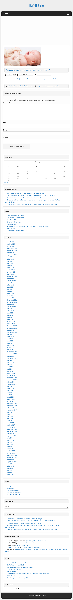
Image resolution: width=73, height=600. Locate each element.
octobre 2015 (11, 459)
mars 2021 (10, 319)
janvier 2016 (11, 453)
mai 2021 (10, 315)
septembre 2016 (12, 436)
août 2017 (10, 412)
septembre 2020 (12, 332)
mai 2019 (10, 367)
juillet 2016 (10, 440)
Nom (5, 122)
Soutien (26, 86)
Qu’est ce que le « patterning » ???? (17, 230)
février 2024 (11, 244)
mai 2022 (10, 289)
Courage (43, 595)
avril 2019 (10, 369)
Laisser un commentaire (44, 75)
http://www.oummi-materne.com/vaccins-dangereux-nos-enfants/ (36, 79)
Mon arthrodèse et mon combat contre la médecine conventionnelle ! (28, 226)
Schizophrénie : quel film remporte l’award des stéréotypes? (25, 193)
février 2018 (11, 399)
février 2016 (11, 451)
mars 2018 (10, 397)
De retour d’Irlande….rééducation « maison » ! (21, 220)
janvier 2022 (11, 298)
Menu (6, 13)
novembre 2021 (12, 302)
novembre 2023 (12, 250)
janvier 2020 (11, 349)
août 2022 (10, 283)
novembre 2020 (12, 328)
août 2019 (10, 360)
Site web (6, 137)
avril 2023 (10, 265)
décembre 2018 (12, 377)
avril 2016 (10, 446)
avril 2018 (10, 395)
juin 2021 (10, 313)
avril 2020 (10, 343)
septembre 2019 (12, 358)
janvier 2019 (11, 375)
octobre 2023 (11, 252)
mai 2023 (10, 263)
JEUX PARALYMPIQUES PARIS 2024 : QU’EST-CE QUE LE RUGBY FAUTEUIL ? (31, 195)
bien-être (17, 86)
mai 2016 (10, 444)
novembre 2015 (12, 457)
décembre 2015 (12, 455)
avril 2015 (10, 472)
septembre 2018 (12, 384)
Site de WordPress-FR (14, 494)
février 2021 (11, 321)
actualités (11, 86)
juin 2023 (10, 261)
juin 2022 (10, 287)
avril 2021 (10, 317)
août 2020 (10, 334)
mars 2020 (10, 345)
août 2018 (10, 386)
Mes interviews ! (12, 224)
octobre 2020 (11, 330)
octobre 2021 (11, 304)
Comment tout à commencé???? (16, 215)
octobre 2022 (11, 278)
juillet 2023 (10, 259)
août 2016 (10, 438)
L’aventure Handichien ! (14, 222)
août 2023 (10, 257)
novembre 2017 (12, 405)
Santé (21, 86)
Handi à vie (36, 5)
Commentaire (8, 103)
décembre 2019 (12, 352)
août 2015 (10, 464)
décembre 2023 (12, 248)
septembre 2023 (12, 255)
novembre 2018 (12, 380)
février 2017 (11, 425)
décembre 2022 (12, 274)
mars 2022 (10, 293)
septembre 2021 (12, 306)
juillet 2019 (10, 362)
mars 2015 (10, 474)
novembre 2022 (12, 276)
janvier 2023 (11, 272)
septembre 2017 (12, 410)
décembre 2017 (12, 403)
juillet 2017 (10, 414)
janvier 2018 (11, 401)
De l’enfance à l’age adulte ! (15, 217)
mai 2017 (10, 418)
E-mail (5, 130)
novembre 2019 (12, 354)
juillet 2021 (10, 311)
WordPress (35, 595)
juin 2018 (10, 390)
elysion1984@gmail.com (26, 75)
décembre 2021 (12, 300)
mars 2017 (10, 423)
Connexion (10, 488)
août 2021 (10, 308)
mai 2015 (10, 470)
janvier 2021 (11, 324)
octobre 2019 (11, 356)
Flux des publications (13, 490)
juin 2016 (10, 442)
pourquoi (51, 86)
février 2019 (11, 373)
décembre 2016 (12, 429)
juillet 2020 (10, 336)
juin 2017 (10, 416)
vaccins (31, 86)
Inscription (10, 486)
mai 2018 (10, 393)
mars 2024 (10, 242)
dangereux (40, 86)
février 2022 (11, 296)
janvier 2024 (11, 246)
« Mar (6, 182)
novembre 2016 (12, 431)
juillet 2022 (10, 285)
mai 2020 (10, 341)
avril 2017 (10, 421)
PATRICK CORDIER (13, 547)
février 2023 (11, 270)
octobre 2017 (11, 408)
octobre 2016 (11, 434)
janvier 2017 (11, 427)
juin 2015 (10, 468)
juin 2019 (10, 364)
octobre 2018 (11, 382)
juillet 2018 (10, 388)
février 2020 (11, 347)
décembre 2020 (12, 326)
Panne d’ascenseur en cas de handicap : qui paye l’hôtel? (24, 198)
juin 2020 (10, 339)
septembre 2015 (12, 462)
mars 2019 (10, 371)
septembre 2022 (12, 280)
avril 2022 (10, 291)
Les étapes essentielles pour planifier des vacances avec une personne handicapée (32, 204)
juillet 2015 (10, 466)
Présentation (11, 228)
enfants (46, 86)
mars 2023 (10, 267)
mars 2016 (10, 449)
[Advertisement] (36, 31)
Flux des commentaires (14, 492)
